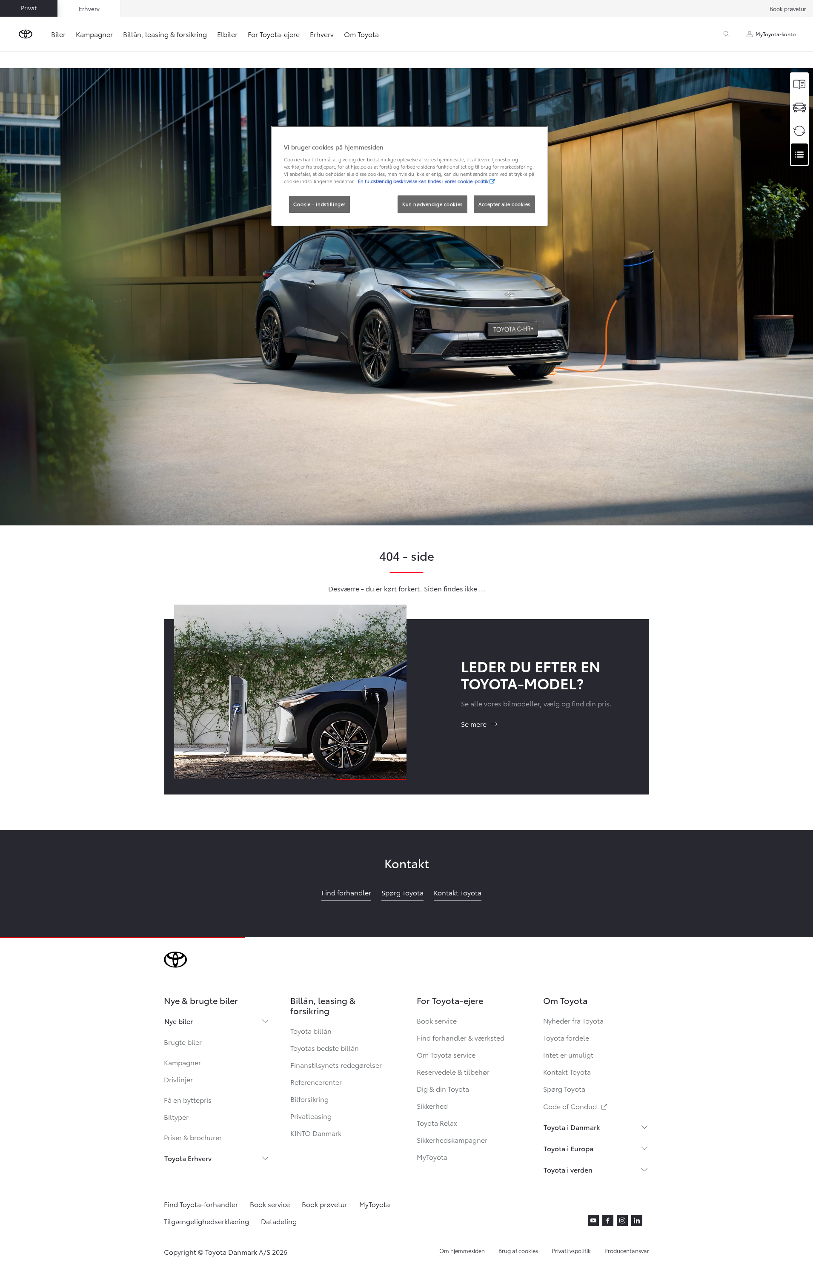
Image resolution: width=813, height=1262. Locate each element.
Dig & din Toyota (443, 1088)
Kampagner (94, 34)
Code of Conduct (576, 1106)
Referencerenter (316, 1082)
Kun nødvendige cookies (432, 204)
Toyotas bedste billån (324, 1048)
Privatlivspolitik (571, 1250)
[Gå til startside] (25, 34)
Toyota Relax (437, 1122)
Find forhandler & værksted (460, 1037)
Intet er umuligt (568, 1054)
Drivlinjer (178, 1079)
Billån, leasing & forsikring (165, 34)
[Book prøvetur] (799, 107)
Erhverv (322, 34)
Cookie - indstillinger (319, 204)
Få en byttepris (188, 1099)
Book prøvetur (788, 8)
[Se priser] (799, 84)
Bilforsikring (309, 1099)
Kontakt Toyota (567, 1071)
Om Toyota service (446, 1054)
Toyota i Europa (568, 1148)
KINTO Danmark (315, 1133)
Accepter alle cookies (504, 204)
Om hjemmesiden (462, 1250)
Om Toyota (361, 34)
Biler (58, 34)
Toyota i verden (568, 1169)
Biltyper (176, 1116)
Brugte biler (183, 1042)
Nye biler (178, 1021)
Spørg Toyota (564, 1088)
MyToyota (432, 1157)
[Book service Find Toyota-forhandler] (799, 154)
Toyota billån (311, 1030)
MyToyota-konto (776, 33)
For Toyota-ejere (274, 34)
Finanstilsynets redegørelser (336, 1065)
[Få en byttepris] (799, 131)
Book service (437, 1020)
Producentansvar (626, 1250)
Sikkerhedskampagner (452, 1139)
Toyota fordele (566, 1037)
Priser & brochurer (193, 1137)
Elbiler (227, 34)
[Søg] (726, 34)
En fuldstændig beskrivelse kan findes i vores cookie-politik (423, 181)
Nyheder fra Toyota (573, 1020)
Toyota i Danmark (572, 1127)
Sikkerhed (432, 1105)
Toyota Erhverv (188, 1158)
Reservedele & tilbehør (453, 1071)
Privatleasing (311, 1116)
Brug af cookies (518, 1250)
